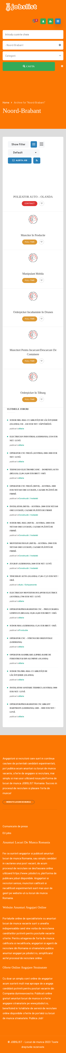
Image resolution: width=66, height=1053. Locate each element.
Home (6, 102)
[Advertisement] (33, 182)
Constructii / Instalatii (28, 498)
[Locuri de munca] (21, 7)
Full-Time (29, 242)
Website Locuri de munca (18, 802)
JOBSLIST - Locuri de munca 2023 (31, 1042)
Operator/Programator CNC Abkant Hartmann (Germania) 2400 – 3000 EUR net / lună (32, 708)
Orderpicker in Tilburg (33, 392)
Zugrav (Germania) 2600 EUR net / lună (31, 564)
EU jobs (7, 833)
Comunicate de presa (15, 826)
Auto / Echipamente (28, 585)
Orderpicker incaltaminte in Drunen (33, 312)
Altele (21, 429)
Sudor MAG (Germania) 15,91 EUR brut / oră (33, 626)
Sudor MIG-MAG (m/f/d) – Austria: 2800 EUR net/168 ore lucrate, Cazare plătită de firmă (32, 527)
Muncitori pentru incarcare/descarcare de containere (33, 352)
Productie (23, 630)
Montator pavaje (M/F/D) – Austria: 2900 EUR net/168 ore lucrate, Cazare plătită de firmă (33, 547)
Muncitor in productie (33, 235)
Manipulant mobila (33, 273)
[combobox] (33, 45)
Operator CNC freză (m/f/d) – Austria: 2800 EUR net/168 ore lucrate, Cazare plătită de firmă (34, 490)
